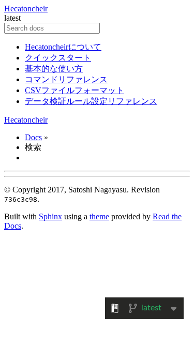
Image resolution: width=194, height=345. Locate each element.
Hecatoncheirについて (63, 46)
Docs (33, 137)
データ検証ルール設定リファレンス (91, 101)
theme (99, 216)
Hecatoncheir (26, 8)
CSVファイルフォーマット (74, 90)
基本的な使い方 (54, 68)
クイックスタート (58, 57)
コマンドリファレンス (66, 79)
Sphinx (50, 216)
